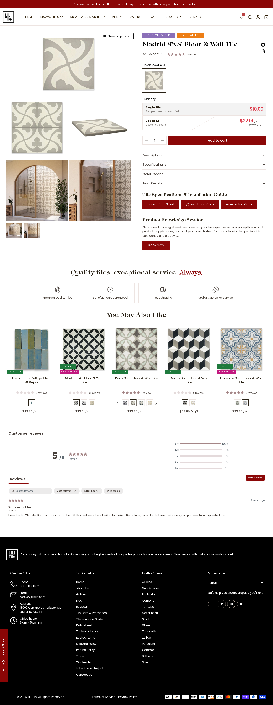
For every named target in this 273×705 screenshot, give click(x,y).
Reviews (82, 607)
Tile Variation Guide (89, 619)
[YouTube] (241, 604)
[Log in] (258, 17)
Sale (145, 662)
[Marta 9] (92, 403)
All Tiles (147, 582)
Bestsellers (149, 594)
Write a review (255, 477)
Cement (148, 601)
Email (213, 583)
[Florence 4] (237, 403)
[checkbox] (113, 491)
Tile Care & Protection (91, 613)
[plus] (162, 140)
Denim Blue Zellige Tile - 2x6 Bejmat (31, 380)
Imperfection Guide (239, 204)
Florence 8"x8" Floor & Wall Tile (241, 380)
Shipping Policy (86, 644)
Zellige (146, 638)
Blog (79, 601)
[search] (250, 17)
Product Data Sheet (160, 204)
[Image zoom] (68, 64)
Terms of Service (103, 697)
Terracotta (149, 631)
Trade (80, 656)
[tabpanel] (136, 511)
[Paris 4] (133, 403)
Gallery (81, 594)
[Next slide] (156, 403)
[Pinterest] (222, 604)
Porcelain (148, 644)
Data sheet (84, 625)
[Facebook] (212, 604)
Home (80, 582)
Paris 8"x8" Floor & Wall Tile (136, 378)
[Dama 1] (185, 403)
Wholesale (83, 662)
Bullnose (147, 656)
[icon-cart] (266, 17)
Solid (145, 619)
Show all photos (119, 36)
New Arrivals (150, 588)
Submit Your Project (89, 668)
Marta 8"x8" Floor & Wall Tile (84, 380)
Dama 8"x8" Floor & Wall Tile (189, 380)
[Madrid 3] (154, 80)
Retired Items (85, 638)
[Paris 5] (141, 403)
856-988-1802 (29, 586)
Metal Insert (150, 613)
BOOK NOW (156, 245)
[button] (263, 51)
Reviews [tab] (18, 479)
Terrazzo (148, 607)
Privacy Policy (127, 697)
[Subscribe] (262, 583)
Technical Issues (87, 631)
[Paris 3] (125, 403)
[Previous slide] (117, 403)
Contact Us (84, 675)
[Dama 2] (193, 403)
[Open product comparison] (263, 44)
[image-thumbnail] (14, 230)
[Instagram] (231, 604)
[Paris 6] (150, 403)
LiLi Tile (32, 697)
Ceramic (148, 650)
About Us (82, 588)
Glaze (146, 625)
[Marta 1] (76, 403)
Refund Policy (85, 650)
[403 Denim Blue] (32, 403)
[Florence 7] (245, 403)
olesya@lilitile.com (32, 597)
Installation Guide (202, 204)
